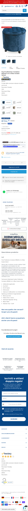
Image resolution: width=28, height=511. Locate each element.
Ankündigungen (16, 19)
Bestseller (8, 19)
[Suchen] (25, 10)
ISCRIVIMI (14, 419)
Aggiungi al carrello (14, 167)
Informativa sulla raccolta (8, 509)
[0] (25, 6)
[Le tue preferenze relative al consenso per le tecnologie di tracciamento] (25, 508)
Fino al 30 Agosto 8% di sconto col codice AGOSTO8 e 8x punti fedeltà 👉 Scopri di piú (14, 2)
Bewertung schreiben (14, 336)
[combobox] (5, 404)
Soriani (3, 67)
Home (3, 19)
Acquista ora (14, 171)
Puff (22, 19)
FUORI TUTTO (4, 21)
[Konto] (20, 6)
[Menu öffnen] (2, 6)
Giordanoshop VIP (13, 134)
